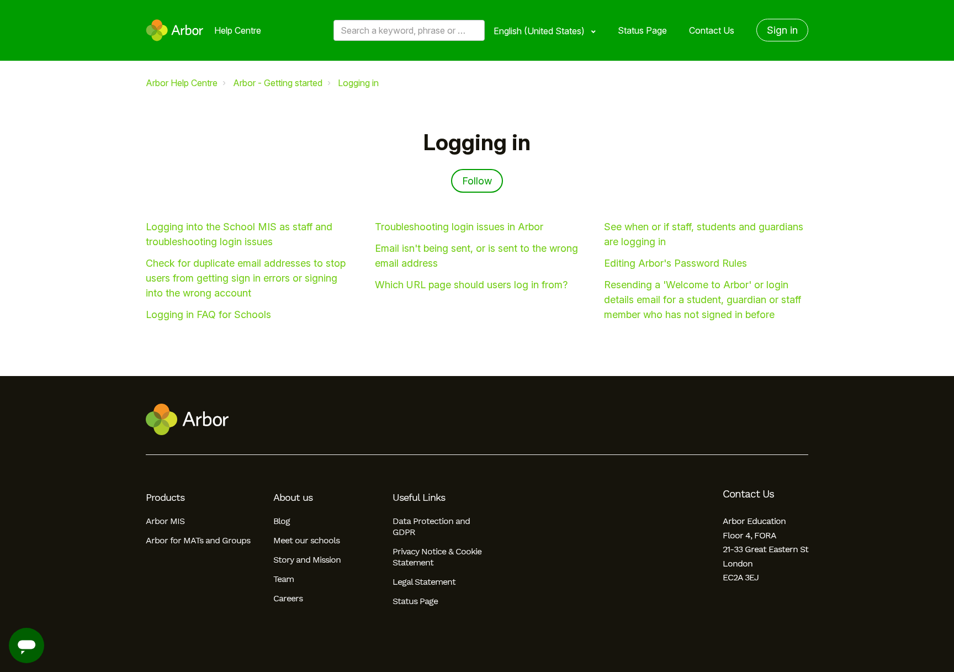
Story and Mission (307, 559)
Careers (288, 598)
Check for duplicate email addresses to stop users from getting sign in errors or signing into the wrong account (246, 278)
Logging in (358, 82)
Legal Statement (424, 581)
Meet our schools (306, 540)
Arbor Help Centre (182, 82)
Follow (477, 181)
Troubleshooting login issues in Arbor (459, 226)
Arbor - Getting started (277, 82)
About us (292, 497)
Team (283, 579)
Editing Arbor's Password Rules (675, 263)
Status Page (642, 30)
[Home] (175, 30)
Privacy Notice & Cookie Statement (437, 557)
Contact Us (711, 30)
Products (165, 497)
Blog (281, 521)
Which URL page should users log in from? (471, 284)
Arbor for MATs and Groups (198, 540)
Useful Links (419, 497)
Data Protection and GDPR (431, 526)
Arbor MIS (165, 521)
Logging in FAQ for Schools (208, 314)
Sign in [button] (782, 30)
